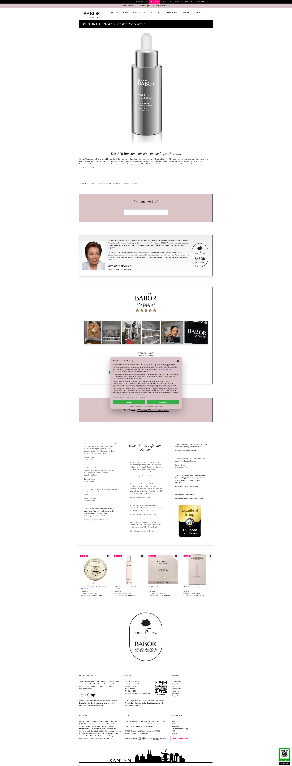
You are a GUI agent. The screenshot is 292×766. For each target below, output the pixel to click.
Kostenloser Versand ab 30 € (171, 2)
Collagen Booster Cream (134, 721)
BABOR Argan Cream (155, 586)
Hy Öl (159, 721)
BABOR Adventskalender (145, 731)
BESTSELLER (149, 12)
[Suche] (147, 2)
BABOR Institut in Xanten (97, 729)
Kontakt (174, 733)
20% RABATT (114, 12)
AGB (173, 731)
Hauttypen (175, 691)
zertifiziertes (83, 729)
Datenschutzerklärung (180, 729)
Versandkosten (97, 595)
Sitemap (175, 721)
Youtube (142, 245)
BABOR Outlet (142, 733)
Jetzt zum (146, 410)
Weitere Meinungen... (87, 689)
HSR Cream (148, 726)
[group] (94, 569)
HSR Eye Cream (150, 721)
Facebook (134, 245)
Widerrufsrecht (177, 724)
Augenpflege (176, 684)
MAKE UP (186, 12)
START (84, 183)
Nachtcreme (176, 689)
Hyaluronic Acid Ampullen (134, 726)
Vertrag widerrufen (180, 739)
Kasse (210, 2)
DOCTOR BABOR (105, 183)
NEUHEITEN (137, 12)
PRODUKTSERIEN (171, 12)
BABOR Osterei (130, 731)
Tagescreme (176, 686)
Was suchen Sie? (146, 201)
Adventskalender (153, 724)
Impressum (176, 726)
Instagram (149, 245)
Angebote (175, 696)
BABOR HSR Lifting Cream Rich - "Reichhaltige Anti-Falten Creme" (94, 587)
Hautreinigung (177, 681)
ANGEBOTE (198, 12)
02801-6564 (201, 2)
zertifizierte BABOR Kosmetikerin (155, 240)
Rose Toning (140, 724)
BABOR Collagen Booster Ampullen (193, 586)
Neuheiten (175, 693)
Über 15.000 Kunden (187, 2)
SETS (159, 12)
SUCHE (208, 12)
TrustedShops (164, 245)
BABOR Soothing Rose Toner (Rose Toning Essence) (127, 587)
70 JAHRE (126, 12)
